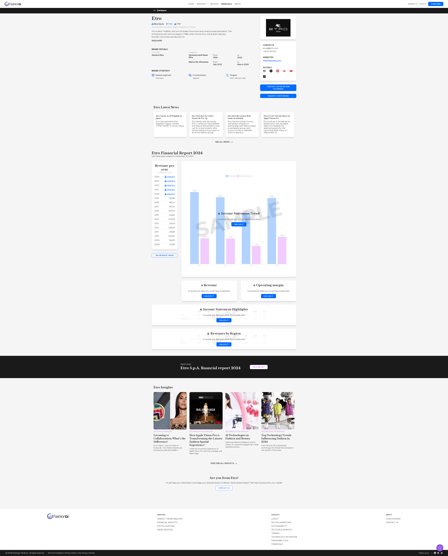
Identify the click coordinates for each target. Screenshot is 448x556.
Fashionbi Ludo (279, 540)
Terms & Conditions (55, 553)
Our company (393, 519)
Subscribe (436, 4)
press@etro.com (270, 48)
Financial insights (167, 522)
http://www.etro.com (272, 60)
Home (191, 4)
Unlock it (171, 177)
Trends (275, 533)
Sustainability (279, 526)
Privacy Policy (70, 553)
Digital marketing (281, 522)
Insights (214, 4)
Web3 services (165, 530)
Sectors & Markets (281, 530)
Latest (275, 519)
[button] (439, 547)
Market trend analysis (169, 519)
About (238, 4)
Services (201, 4)
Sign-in (422, 4)
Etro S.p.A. (159, 24)
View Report (259, 367)
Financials (226, 4)
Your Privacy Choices (86, 553)
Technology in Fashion (284, 537)
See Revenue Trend (165, 255)
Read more (157, 40)
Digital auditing (166, 526)
